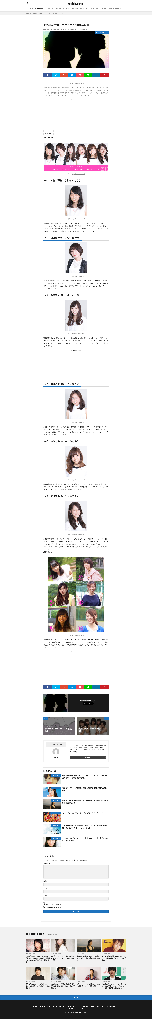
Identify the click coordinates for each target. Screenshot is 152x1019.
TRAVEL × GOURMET (115, 8)
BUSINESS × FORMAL (78, 8)
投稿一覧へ (87, 757)
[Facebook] (47, 75)
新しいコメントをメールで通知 (52, 904)
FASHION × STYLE (52, 8)
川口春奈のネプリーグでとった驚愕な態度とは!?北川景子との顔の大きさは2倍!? (85, 839)
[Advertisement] (76, 115)
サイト (45, 895)
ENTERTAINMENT (40, 8)
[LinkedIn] (96, 75)
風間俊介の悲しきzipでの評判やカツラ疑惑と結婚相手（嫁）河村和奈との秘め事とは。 (38, 986)
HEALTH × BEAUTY (64, 8)
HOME (31, 8)
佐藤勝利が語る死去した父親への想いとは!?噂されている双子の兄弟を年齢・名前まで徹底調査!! (85, 776)
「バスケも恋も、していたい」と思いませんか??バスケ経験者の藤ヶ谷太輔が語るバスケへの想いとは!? (85, 827)
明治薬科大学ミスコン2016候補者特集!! (54, 13)
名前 (45, 881)
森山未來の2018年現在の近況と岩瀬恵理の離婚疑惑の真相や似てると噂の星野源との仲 (63, 986)
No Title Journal (76, 4)
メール (46, 888)
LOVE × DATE (90, 8)
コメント (46, 863)
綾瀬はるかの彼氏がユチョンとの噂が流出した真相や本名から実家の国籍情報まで (85, 802)
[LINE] (88, 75)
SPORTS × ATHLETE (101, 8)
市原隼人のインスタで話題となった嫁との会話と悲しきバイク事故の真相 (88, 985)
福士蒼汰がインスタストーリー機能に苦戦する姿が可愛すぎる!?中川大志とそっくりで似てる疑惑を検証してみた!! (114, 986)
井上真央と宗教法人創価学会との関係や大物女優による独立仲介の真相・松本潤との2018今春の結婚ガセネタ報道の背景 (38, 959)
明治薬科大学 (84, 29)
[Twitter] (56, 75)
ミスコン (78, 29)
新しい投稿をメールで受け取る (52, 907)
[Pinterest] (104, 75)
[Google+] (64, 75)
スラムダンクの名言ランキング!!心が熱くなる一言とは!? (82, 813)
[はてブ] (72, 75)
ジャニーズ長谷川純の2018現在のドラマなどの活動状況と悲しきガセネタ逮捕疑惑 (114, 958)
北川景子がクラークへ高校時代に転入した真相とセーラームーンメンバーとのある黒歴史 (63, 958)
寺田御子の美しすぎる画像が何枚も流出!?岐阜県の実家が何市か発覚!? (85, 789)
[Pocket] (80, 75)
